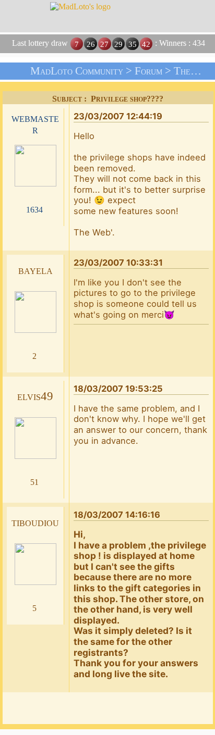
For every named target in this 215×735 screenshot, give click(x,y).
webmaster (35, 123)
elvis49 (35, 396)
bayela (35, 270)
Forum (148, 71)
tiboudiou (35, 522)
